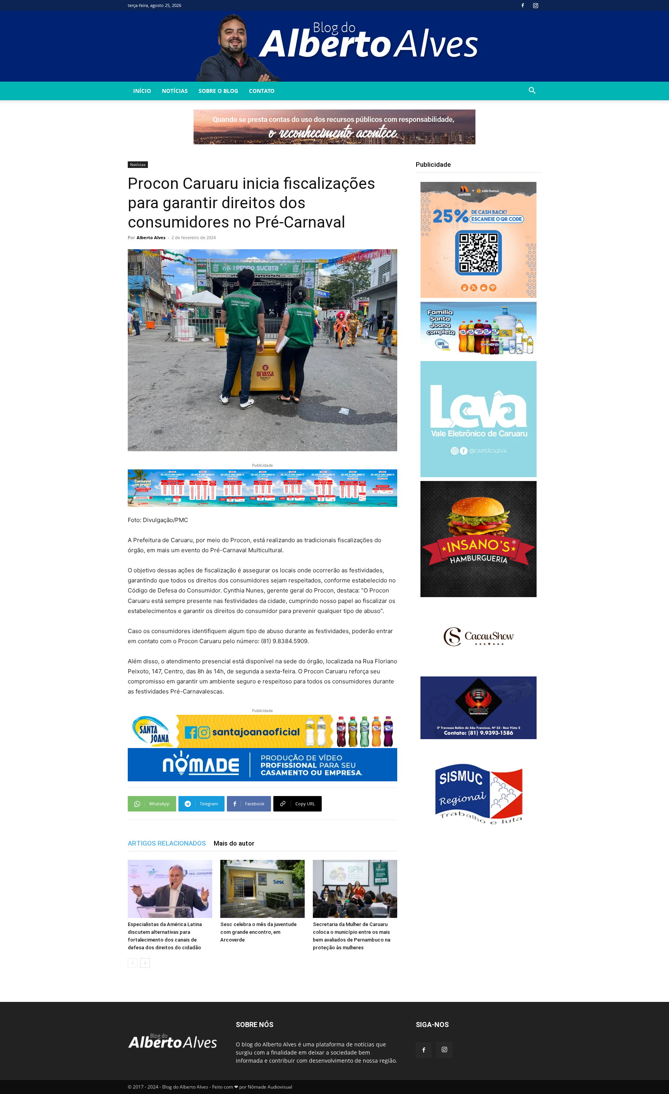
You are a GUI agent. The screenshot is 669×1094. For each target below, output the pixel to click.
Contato (261, 90)
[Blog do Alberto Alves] (334, 46)
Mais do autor (234, 843)
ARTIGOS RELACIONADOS (167, 843)
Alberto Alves (151, 237)
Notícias (175, 90)
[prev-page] (132, 963)
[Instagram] (535, 5)
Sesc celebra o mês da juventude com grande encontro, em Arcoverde (258, 932)
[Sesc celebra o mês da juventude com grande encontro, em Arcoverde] (262, 889)
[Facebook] (522, 5)
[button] (532, 91)
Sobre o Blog (218, 90)
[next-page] (145, 963)
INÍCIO (142, 90)
